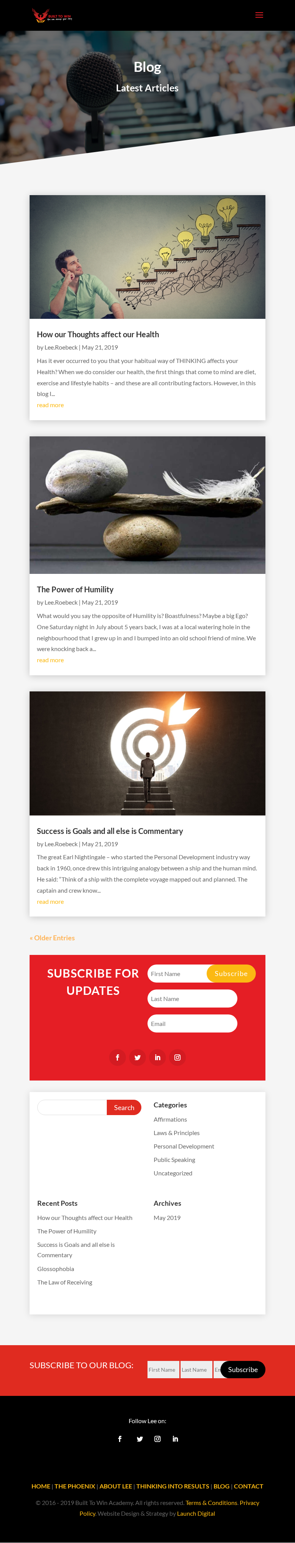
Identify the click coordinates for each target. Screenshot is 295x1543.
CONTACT (249, 1486)
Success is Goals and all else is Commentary (110, 830)
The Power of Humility (75, 589)
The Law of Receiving (64, 1282)
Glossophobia (55, 1268)
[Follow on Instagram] (177, 1057)
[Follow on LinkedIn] (157, 1057)
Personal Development (184, 1146)
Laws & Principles (177, 1132)
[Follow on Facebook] (117, 1057)
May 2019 (167, 1217)
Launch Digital (196, 1513)
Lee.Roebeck (61, 347)
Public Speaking (174, 1159)
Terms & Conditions (211, 1502)
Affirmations (170, 1119)
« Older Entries (52, 937)
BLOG (222, 1486)
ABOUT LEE (115, 1486)
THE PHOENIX (75, 1486)
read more (50, 404)
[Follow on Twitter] (137, 1057)
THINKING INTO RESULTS (172, 1486)
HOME (40, 1486)
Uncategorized (173, 1173)
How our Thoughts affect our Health (98, 334)
